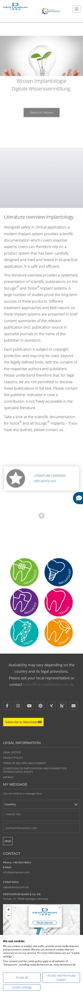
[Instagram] (18, 706)
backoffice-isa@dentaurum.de (48, 684)
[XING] (51, 706)
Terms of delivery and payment (24, 763)
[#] (24, 632)
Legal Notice (12, 752)
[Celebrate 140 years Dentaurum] (51, 11)
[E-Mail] (74, 706)
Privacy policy (13, 758)
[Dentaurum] (15, 6)
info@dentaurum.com (16, 872)
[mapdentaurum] (41, 929)
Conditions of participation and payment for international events (35, 770)
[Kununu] (62, 706)
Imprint (8, 777)
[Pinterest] (40, 706)
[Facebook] (7, 706)
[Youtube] (29, 706)
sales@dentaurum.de (16, 887)
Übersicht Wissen (41, 112)
